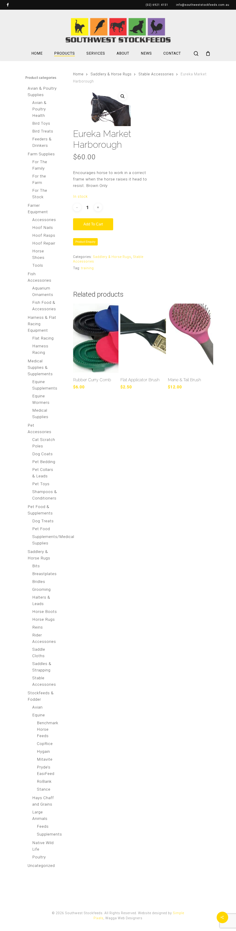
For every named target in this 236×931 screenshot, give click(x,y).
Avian (37, 707)
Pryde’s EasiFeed (45, 770)
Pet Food (41, 528)
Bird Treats (42, 131)
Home (78, 74)
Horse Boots (44, 611)
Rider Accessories (44, 638)
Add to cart (93, 224)
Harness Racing (40, 349)
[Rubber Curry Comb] (96, 338)
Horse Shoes (38, 254)
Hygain (43, 751)
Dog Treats (43, 521)
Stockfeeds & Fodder (41, 696)
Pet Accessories (39, 428)
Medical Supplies (40, 413)
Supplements (47, 834)
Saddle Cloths (38, 652)
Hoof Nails (42, 227)
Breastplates (44, 573)
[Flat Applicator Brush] (143, 338)
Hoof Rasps (43, 235)
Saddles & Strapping (41, 666)
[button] (122, 96)
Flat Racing (43, 338)
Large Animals (39, 815)
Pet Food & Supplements (40, 509)
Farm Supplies (41, 154)
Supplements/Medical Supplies (44, 539)
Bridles (38, 581)
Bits (36, 566)
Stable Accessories (44, 681)
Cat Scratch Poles (43, 442)
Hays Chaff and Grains (43, 801)
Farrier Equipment (38, 208)
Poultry (39, 857)
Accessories (44, 219)
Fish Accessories (39, 277)
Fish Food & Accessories (44, 305)
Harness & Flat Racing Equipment (42, 324)
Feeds (43, 826)
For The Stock (39, 193)
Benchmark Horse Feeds (47, 729)
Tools (37, 265)
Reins (37, 627)
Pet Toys (41, 484)
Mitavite (45, 759)
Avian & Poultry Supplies (42, 91)
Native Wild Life (43, 845)
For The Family (39, 165)
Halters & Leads (41, 600)
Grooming (41, 589)
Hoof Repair (43, 243)
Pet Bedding (43, 461)
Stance (43, 789)
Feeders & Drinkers (42, 142)
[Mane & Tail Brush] (190, 338)
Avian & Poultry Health (39, 109)
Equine (38, 715)
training (87, 268)
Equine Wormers (41, 399)
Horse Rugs (43, 619)
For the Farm (39, 179)
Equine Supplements (44, 384)
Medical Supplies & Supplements (40, 367)
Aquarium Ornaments (42, 291)
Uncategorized (41, 865)
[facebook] (8, 4)
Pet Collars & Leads (42, 472)
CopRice (45, 743)
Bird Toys (41, 123)
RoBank (44, 781)
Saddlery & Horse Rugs (39, 554)
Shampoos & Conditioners (44, 494)
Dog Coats (42, 454)
